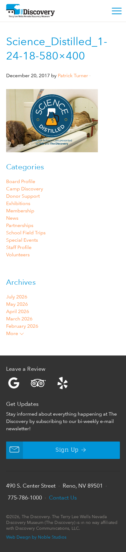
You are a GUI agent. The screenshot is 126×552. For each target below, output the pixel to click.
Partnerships (19, 225)
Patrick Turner (73, 75)
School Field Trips (26, 233)
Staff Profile (18, 247)
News (12, 218)
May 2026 (17, 304)
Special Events (22, 240)
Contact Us (63, 497)
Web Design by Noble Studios (36, 536)
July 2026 (16, 297)
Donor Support (23, 196)
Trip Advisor (38, 383)
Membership (20, 211)
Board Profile (20, 181)
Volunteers (18, 255)
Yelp (63, 383)
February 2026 (22, 326)
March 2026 (19, 319)
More (12, 333)
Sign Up (67, 450)
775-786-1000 (25, 497)
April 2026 (17, 311)
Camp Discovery (24, 189)
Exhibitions (18, 203)
